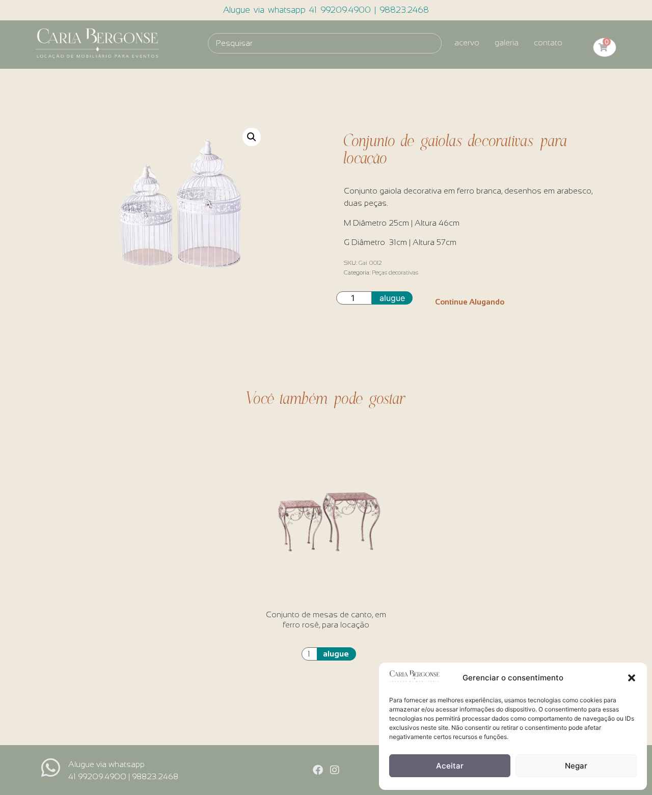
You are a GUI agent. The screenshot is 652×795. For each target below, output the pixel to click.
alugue (392, 298)
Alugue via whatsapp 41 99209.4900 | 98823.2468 (326, 10)
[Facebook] (318, 770)
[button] (632, 678)
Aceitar (450, 766)
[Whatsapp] (51, 768)
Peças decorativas (395, 272)
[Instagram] (335, 770)
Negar (576, 766)
